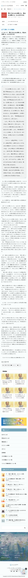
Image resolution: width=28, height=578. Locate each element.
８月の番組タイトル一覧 (7, 456)
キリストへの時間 (5, 445)
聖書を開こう (4, 441)
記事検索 (25, 2)
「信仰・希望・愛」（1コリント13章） (16, 474)
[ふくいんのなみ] (7, 5)
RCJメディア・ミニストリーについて (7, 538)
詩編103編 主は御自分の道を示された (17, 520)
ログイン (17, 5)
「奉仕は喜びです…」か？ (13, 499)
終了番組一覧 (3, 553)
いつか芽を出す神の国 (12, 515)
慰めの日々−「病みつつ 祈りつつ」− (16, 484)
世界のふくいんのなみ (5, 540)
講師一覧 (3, 543)
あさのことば (4, 434)
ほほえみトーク (11, 475)
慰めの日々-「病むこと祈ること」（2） (16, 489)
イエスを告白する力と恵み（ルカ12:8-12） (17, 510)
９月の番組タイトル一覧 (7, 459)
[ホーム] (1, 9)
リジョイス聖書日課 (12, 521)
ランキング (3, 545)
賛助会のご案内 (17, 540)
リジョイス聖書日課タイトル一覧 (9, 463)
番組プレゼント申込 (18, 543)
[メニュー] (26, 6)
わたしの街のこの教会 (19, 553)
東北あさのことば (5, 438)
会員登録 (22, 5)
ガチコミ (4, 449)
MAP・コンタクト (18, 537)
